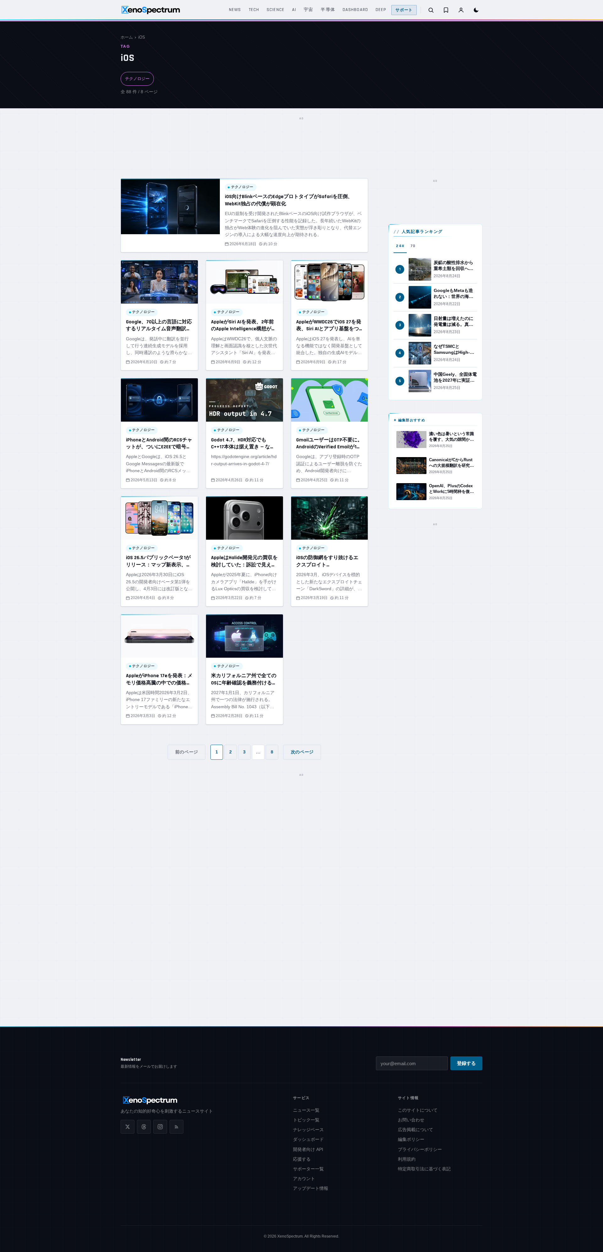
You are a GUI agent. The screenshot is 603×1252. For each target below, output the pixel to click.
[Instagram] (160, 1127)
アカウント (304, 1178)
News (235, 10)
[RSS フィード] (176, 1127)
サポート (404, 10)
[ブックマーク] (446, 10)
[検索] (431, 10)
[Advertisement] (301, 136)
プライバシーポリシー (420, 1149)
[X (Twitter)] (127, 1127)
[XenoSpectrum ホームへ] (151, 10)
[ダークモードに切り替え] (476, 10)
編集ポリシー (411, 1139)
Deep (381, 10)
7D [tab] (413, 246)
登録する (466, 1063)
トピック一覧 (306, 1119)
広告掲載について (415, 1129)
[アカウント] (461, 10)
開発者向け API (308, 1149)
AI (294, 10)
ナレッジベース (308, 1129)
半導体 (328, 10)
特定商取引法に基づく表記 (424, 1168)
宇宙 (308, 10)
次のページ (302, 751)
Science (276, 10)
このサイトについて (417, 1110)
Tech (254, 10)
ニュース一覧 (306, 1110)
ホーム (127, 37)
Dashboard (355, 10)
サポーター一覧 (308, 1168)
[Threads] (144, 1127)
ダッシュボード (308, 1139)
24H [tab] (400, 246)
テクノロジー (137, 78)
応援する (302, 1159)
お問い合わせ (411, 1119)
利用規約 (407, 1159)
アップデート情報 (310, 1188)
